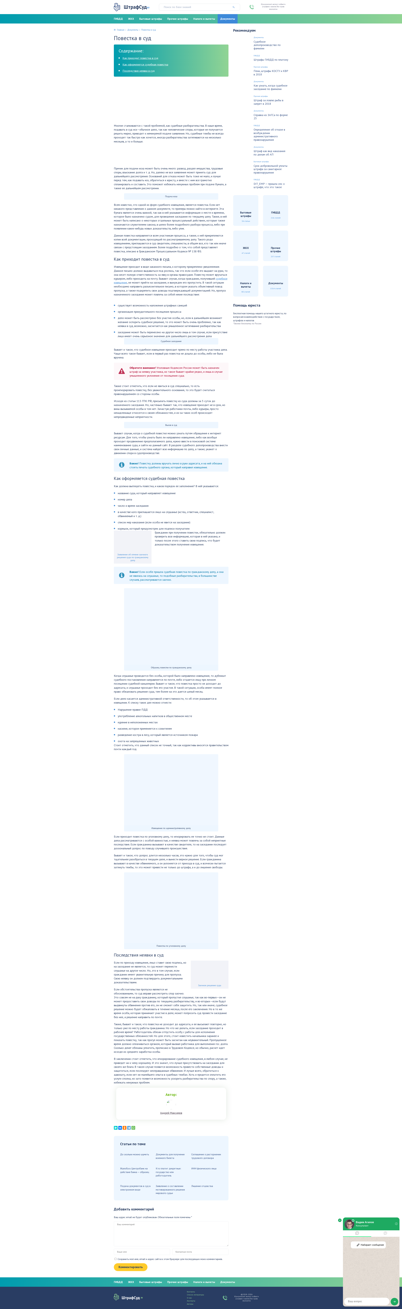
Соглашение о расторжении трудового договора (206, 1156)
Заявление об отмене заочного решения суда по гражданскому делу (132, 557)
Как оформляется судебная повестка (145, 64)
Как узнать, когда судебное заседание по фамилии (270, 87)
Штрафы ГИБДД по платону (271, 59)
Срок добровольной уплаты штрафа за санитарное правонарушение (270, 169)
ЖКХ (131, 19)
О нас (189, 1298)
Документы (227, 19)
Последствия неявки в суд (138, 71)
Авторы (190, 1304)
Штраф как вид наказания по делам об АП (269, 152)
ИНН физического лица (203, 1168)
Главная (120, 29)
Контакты (191, 1292)
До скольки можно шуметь (134, 1154)
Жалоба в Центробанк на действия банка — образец (134, 1170)
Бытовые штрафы (150, 19)
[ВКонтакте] (120, 1128)
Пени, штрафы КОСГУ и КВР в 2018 (271, 72)
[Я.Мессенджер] (116, 1128)
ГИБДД (118, 19)
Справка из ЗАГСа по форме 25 (271, 116)
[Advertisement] (171, 102)
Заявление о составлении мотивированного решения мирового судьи (170, 1189)
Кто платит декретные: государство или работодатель (168, 1172)
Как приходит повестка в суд (140, 58)
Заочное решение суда (209, 985)
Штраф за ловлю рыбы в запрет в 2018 (268, 102)
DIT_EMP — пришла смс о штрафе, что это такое (269, 185)
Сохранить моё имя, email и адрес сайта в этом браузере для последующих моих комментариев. (170, 1259)
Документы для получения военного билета (170, 1156)
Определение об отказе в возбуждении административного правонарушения (269, 134)
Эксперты (191, 1301)
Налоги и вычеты (204, 19)
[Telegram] (129, 1128)
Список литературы (195, 1295)
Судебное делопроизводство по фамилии (267, 45)
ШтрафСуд (136, 7)
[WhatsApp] (133, 1128)
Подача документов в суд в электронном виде (135, 1187)
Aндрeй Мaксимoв (171, 1113)
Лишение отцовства (202, 1186)
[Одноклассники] (124, 1128)
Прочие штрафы (177, 19)
